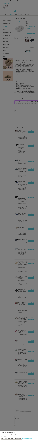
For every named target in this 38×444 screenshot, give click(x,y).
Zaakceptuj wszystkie (27, 438)
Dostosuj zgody (18, 438)
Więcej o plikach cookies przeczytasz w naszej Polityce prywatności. (10, 436)
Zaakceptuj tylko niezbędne (7, 438)
